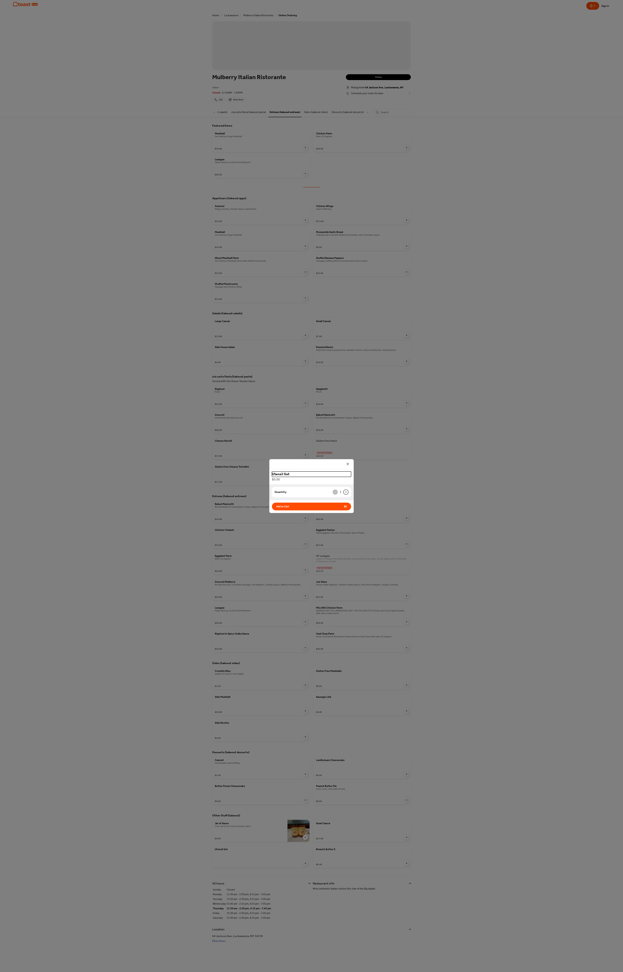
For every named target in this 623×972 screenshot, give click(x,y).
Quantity (281, 492)
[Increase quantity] (345, 492)
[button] (311, 506)
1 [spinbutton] (340, 492)
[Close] (348, 464)
